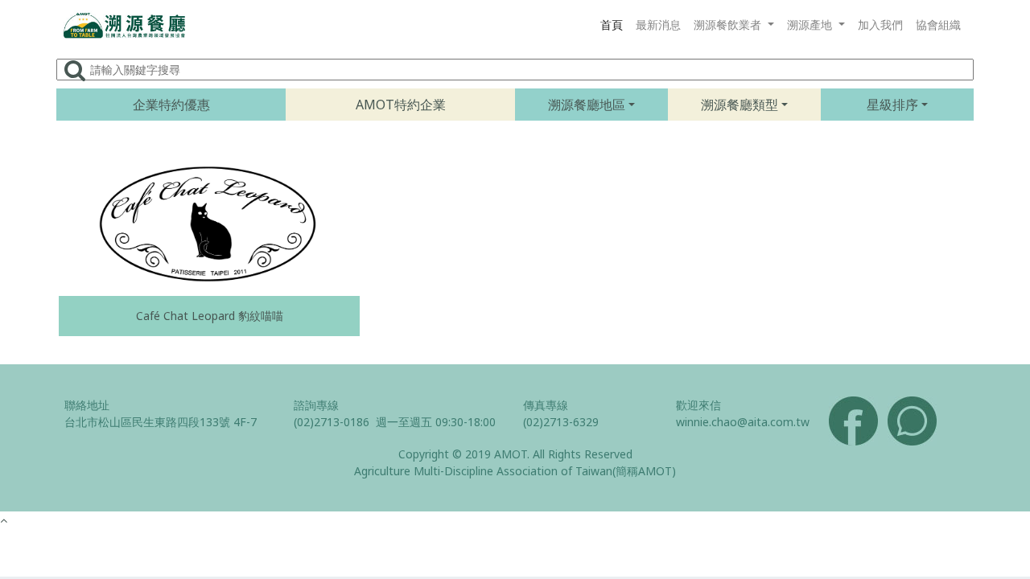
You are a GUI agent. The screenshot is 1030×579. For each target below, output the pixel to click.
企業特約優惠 (171, 104)
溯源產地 (811, 24)
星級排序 (892, 104)
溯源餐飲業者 (729, 24)
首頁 (611, 24)
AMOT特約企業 (401, 104)
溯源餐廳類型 (739, 104)
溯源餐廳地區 (586, 104)
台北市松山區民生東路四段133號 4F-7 (160, 421)
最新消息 (658, 24)
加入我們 (880, 24)
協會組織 (938, 24)
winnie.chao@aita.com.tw (743, 421)
